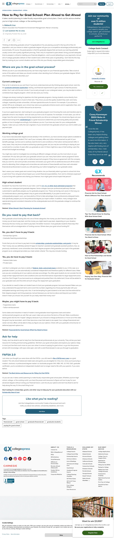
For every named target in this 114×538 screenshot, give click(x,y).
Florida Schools (86, 471)
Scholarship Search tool (10, 392)
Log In (109, 4)
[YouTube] (24, 460)
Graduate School (17, 10)
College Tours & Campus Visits (102, 457)
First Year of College (104, 482)
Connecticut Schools (88, 466)
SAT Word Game (71, 478)
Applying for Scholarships (102, 461)
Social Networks (55, 459)
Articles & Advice (7, 10)
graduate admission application (16, 88)
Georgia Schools (87, 473)
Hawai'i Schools (86, 476)
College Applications (104, 451)
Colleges (28, 4)
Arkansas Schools (87, 459)
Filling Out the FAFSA (104, 464)
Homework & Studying (101, 474)
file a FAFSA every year (61, 358)
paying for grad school (12, 425)
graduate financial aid (36, 422)
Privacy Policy (14, 470)
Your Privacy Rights (32, 470)
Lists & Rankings (71, 461)
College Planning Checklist (71, 475)
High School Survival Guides (104, 478)
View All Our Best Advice (103, 485)
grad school (20, 422)
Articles (67, 4)
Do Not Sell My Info (42, 470)
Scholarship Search (72, 456)
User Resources (71, 489)
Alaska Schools (86, 454)
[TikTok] (29, 460)
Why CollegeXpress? (57, 452)
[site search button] (95, 4)
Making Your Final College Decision (103, 470)
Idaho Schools (86, 478)
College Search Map (72, 454)
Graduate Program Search (72, 471)
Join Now (42, 411)
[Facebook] (6, 460)
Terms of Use (7, 470)
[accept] (102, 93)
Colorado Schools (87, 463)
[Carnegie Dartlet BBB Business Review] (9, 483)
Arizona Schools (87, 456)
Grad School (70, 468)
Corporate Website (56, 474)
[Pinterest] (20, 460)
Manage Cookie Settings (9, 472)
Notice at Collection (22, 470)
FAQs (52, 454)
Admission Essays (103, 454)
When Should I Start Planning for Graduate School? (27, 208)
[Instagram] (15, 460)
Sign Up (102, 4)
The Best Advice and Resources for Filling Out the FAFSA (29, 373)
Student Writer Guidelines (55, 471)
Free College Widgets (70, 486)
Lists (59, 4)
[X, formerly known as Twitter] (10, 460)
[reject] (94, 93)
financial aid (8, 422)
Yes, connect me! (98, 86)
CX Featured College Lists (72, 464)
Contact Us (54, 449)
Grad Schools (38, 4)
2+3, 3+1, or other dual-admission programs (57, 186)
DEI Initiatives (55, 457)
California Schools (87, 461)
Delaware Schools (87, 468)
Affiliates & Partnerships (54, 462)
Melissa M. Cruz (9, 25)
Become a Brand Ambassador (55, 467)
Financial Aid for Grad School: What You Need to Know (28, 330)
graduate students (54, 422)
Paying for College (103, 467)
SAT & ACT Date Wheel (71, 482)
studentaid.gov (25, 120)
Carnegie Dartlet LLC (17, 469)
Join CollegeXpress (98, 41)
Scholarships (50, 4)
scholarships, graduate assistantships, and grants (53, 243)
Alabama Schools (87, 451)
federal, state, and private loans (44, 268)
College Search (71, 451)
